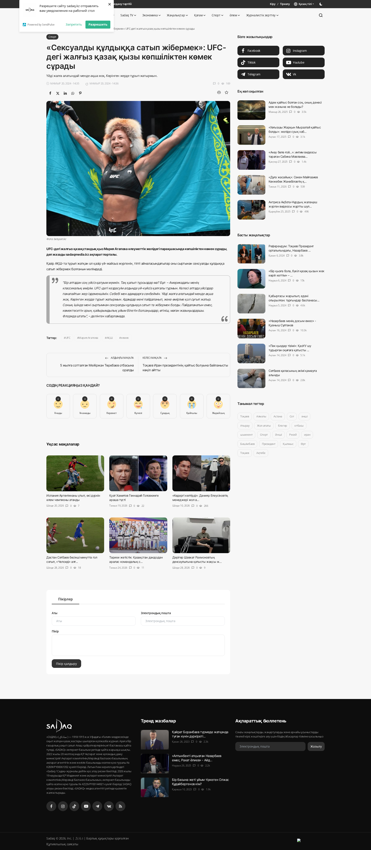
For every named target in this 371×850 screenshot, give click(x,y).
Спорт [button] (216, 15)
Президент (268, 444)
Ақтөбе (260, 453)
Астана (278, 416)
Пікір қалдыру (66, 663)
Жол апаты (264, 425)
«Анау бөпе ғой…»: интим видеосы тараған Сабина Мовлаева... (293, 154)
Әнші (278, 434)
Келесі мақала (152, 358)
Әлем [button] (233, 15)
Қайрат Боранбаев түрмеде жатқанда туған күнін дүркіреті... (200, 734)
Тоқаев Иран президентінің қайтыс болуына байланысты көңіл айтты (185, 367)
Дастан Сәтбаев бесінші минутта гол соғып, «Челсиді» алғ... (71, 560)
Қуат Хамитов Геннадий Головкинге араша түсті (133, 498)
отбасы (299, 425)
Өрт (303, 444)
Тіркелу (285, 4)
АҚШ (109, 338)
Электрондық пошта (156, 613)
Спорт (264, 434)
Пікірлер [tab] (65, 599)
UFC (67, 338)
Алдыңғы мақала (122, 358)
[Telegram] (97, 806)
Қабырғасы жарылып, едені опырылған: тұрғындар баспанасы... (294, 298)
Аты (54, 613)
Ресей (292, 434)
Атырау (245, 425)
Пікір (55, 631)
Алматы (261, 416)
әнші (304, 416)
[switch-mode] (321, 4)
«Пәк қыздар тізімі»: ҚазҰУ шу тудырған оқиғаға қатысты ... (290, 348)
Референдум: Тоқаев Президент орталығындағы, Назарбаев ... (291, 248)
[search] (321, 15)
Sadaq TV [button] (126, 15)
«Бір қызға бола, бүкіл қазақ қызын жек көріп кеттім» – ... (296, 273)
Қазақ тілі (304, 4)
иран (307, 434)
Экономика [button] (150, 15)
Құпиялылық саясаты (62, 844)
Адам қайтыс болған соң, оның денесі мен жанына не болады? (295, 104)
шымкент (246, 434)
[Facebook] (51, 806)
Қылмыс (288, 444)
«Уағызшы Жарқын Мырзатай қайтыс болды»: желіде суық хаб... (295, 129)
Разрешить (97, 24)
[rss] (120, 806)
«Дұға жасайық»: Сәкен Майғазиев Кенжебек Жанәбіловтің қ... (293, 179)
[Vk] (109, 806)
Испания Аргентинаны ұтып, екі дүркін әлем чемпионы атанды (73, 498)
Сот (292, 416)
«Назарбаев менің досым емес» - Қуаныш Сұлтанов (292, 323)
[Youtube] (86, 806)
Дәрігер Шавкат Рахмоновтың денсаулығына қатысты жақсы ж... (197, 560)
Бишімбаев (247, 444)
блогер (282, 425)
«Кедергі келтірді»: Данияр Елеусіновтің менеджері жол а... (200, 498)
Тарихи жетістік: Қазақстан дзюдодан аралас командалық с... (136, 560)
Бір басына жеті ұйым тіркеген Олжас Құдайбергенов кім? (200, 782)
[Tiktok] (74, 806)
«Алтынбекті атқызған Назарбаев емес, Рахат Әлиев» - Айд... (196, 758)
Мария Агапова (88, 338)
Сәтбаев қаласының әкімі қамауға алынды (293, 373)
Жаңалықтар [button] (176, 15)
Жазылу (316, 747)
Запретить (74, 24)
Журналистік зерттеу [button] (260, 15)
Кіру (272, 4)
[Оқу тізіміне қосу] (226, 92)
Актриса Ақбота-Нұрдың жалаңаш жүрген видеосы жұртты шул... (293, 204)
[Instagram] (63, 806)
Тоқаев (244, 416)
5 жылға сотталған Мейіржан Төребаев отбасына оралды (97, 367)
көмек (125, 338)
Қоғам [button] (198, 15)
